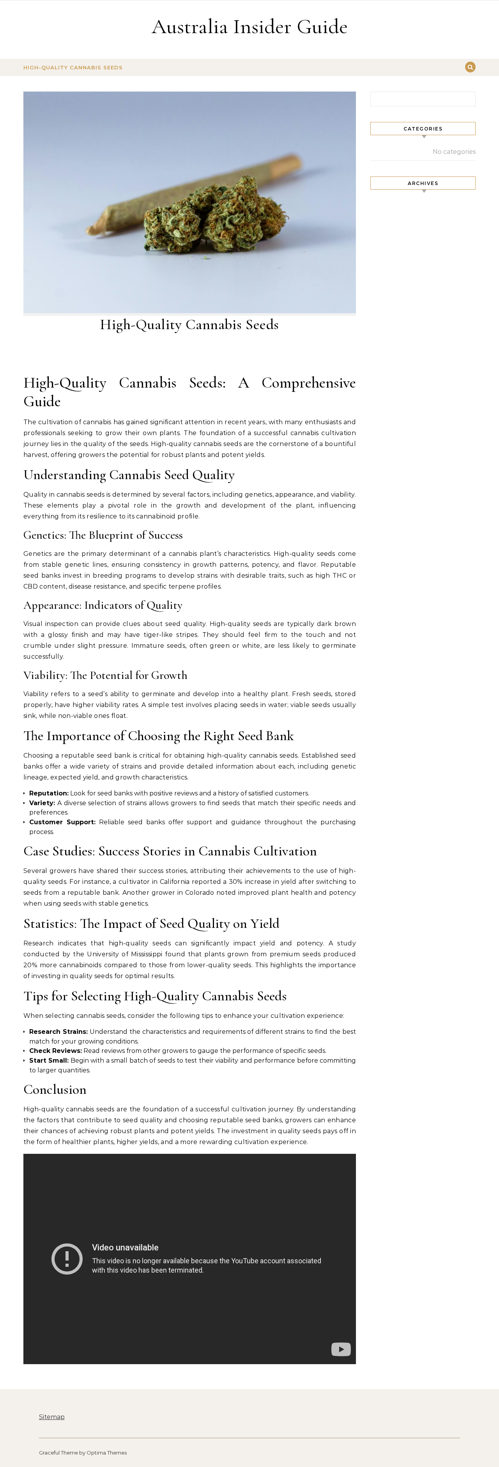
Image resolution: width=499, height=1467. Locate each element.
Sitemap (52, 1417)
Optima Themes (107, 1452)
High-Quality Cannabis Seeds (73, 67)
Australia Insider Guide (250, 26)
